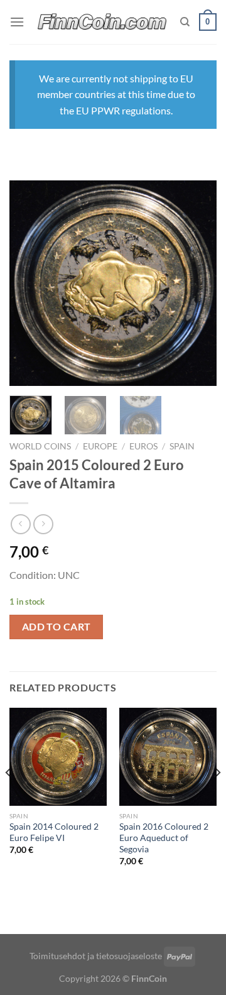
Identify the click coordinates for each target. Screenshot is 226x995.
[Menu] (16, 21)
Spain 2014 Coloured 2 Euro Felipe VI (54, 832)
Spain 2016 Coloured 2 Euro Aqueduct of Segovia (163, 838)
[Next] (196, 283)
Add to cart (56, 626)
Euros (143, 446)
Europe (100, 446)
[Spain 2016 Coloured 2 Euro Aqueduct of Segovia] (168, 756)
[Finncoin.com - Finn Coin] (102, 22)
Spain (182, 446)
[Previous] (29, 283)
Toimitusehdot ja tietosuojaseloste (96, 955)
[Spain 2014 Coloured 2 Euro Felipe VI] (58, 756)
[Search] (185, 22)
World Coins (40, 446)
